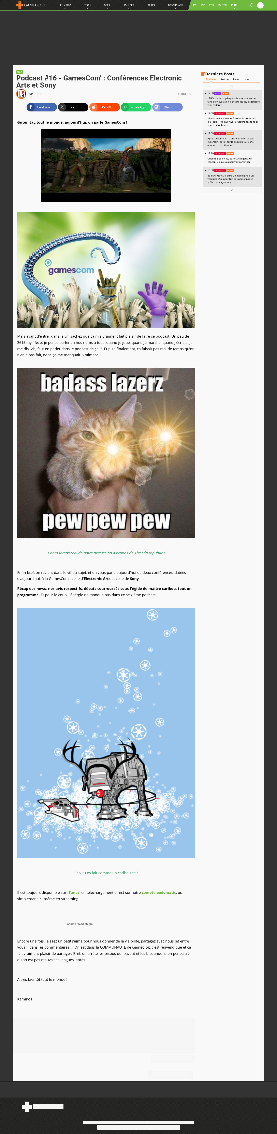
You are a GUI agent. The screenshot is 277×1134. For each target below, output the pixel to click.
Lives (246, 79)
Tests (151, 5)
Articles (225, 79)
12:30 (233, 99)
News (236, 79)
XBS (211, 5)
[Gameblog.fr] (30, 5)
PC (194, 5)
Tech (87, 5)
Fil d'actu (211, 79)
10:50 (230, 176)
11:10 (229, 158)
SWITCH (222, 5)
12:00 (233, 119)
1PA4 (37, 94)
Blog (19, 72)
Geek (107, 5)
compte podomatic (159, 892)
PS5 (203, 5)
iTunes (73, 892)
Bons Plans (175, 5)
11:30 (230, 139)
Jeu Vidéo (65, 5)
